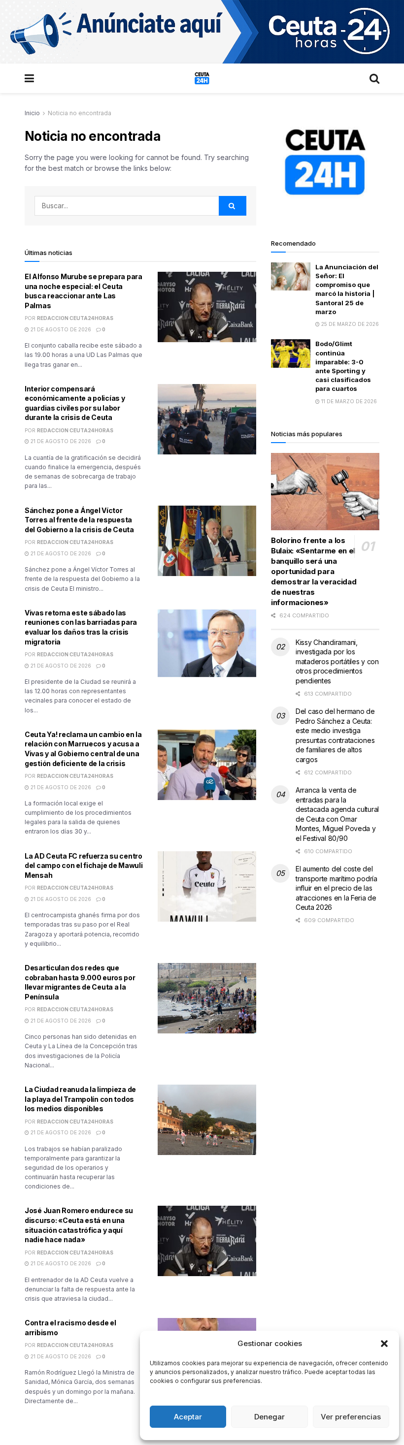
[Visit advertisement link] (202, 32)
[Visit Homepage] (202, 78)
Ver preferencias (351, 1416)
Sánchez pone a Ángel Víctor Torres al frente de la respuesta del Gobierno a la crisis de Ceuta (79, 520)
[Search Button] (374, 78)
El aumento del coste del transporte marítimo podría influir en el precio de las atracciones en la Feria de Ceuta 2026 (336, 888)
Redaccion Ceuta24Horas (75, 318)
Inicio (32, 113)
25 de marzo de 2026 (349, 324)
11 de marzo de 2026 (348, 401)
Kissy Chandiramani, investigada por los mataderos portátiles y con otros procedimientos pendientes (337, 661)
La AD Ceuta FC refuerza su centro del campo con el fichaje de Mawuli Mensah (83, 865)
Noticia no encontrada (79, 113)
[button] (384, 1344)
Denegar (269, 1416)
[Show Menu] (29, 78)
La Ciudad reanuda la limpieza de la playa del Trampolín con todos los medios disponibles (80, 1099)
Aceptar (188, 1416)
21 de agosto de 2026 (60, 329)
